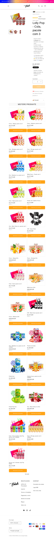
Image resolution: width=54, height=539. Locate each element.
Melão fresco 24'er (31, 287)
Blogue (22, 501)
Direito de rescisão (25, 498)
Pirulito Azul (11, 376)
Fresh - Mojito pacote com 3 (15, 200)
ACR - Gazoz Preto (31, 228)
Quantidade (35, 78)
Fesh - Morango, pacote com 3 (16, 149)
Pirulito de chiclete (31, 345)
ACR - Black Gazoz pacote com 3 (34, 312)
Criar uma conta (37, 490)
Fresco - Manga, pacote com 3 (16, 123)
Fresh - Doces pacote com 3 (15, 283)
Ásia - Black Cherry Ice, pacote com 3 (17, 226)
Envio (35, 72)
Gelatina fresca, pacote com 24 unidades (34, 377)
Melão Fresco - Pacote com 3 (33, 174)
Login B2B (35, 487)
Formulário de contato (38, 484)
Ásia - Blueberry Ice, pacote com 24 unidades (17, 346)
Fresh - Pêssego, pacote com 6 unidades (34, 436)
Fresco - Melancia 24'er (14, 316)
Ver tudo (27, 473)
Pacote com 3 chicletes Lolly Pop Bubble (16, 463)
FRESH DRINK (15, 535)
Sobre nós (23, 505)
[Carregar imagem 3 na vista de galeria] (20, 32)
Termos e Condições (26, 492)
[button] (8, 6)
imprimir (23, 489)
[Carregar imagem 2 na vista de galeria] (16, 32)
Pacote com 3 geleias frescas (33, 200)
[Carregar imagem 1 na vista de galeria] (11, 32)
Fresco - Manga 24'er (13, 258)
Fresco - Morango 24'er (32, 258)
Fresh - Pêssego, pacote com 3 (34, 149)
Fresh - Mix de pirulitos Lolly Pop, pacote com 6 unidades (16, 436)
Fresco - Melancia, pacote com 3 (34, 123)
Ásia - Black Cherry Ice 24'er (33, 406)
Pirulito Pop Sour (13, 406)
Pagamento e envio (25, 495)
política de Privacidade (24, 485)
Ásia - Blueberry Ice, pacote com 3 (17, 175)
